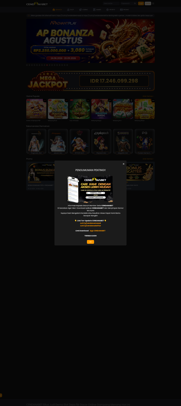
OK (90, 242)
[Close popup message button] (123, 164)
